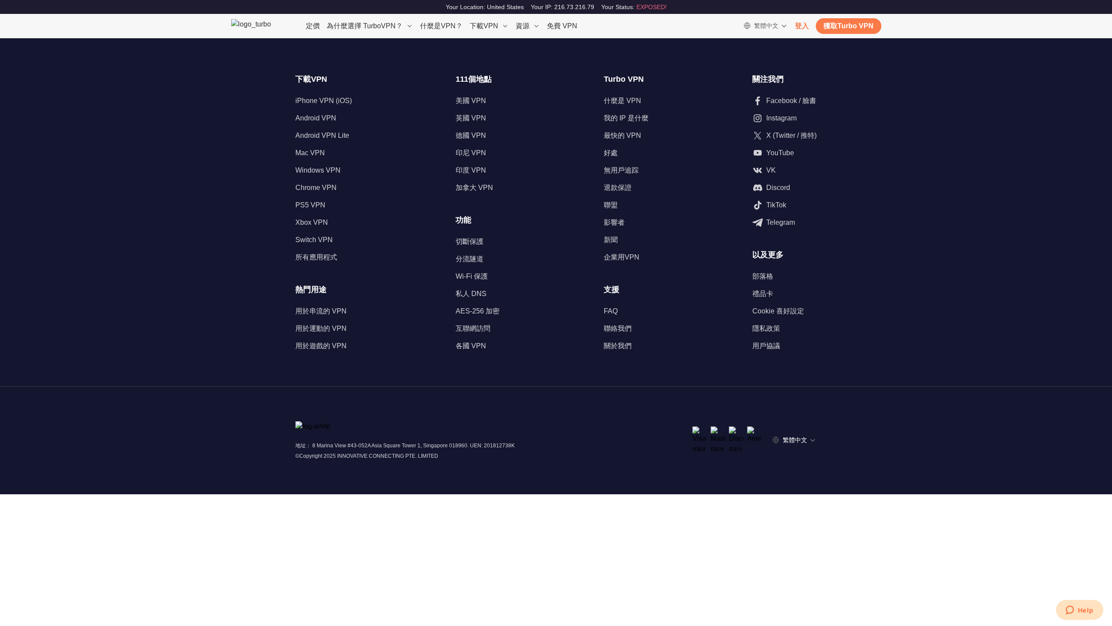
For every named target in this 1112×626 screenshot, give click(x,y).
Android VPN (315, 118)
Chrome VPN (316, 187)
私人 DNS (471, 293)
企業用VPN (621, 257)
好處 (611, 152)
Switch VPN (314, 239)
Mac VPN (310, 152)
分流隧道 (469, 259)
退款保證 (618, 187)
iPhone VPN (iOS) (323, 100)
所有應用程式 (316, 257)
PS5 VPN (310, 205)
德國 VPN (471, 135)
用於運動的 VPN (321, 328)
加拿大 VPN (474, 187)
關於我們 (618, 346)
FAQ (611, 311)
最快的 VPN (622, 135)
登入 (802, 26)
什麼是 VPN (622, 100)
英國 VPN (471, 118)
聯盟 (611, 205)
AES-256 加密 (478, 311)
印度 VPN (471, 170)
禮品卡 (762, 293)
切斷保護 (469, 241)
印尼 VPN (471, 152)
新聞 (611, 239)
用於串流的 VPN (321, 311)
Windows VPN (318, 170)
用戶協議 (766, 346)
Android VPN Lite (322, 135)
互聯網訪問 (473, 328)
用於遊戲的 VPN (321, 346)
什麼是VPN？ (441, 26)
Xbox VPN (311, 222)
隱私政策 (766, 328)
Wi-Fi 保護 (472, 276)
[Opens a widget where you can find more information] (1079, 611)
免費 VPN (562, 26)
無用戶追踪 (621, 170)
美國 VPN (471, 100)
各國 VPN (471, 346)
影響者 (614, 222)
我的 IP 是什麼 (626, 118)
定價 (313, 26)
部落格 (762, 276)
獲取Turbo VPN (849, 26)
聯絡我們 (618, 328)
